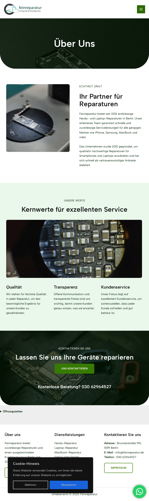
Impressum (118, 467)
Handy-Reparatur (66, 443)
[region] (50, 475)
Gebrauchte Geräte (67, 457)
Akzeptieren (68, 484)
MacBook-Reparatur (68, 452)
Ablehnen (30, 484)
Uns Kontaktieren (74, 368)
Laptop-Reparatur (66, 448)
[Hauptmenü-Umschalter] (141, 9)
